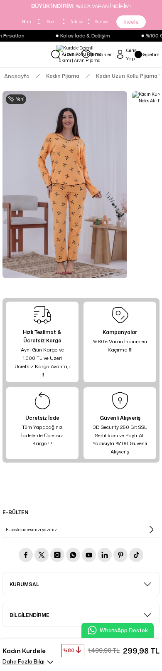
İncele (131, 21)
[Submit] (151, 529)
